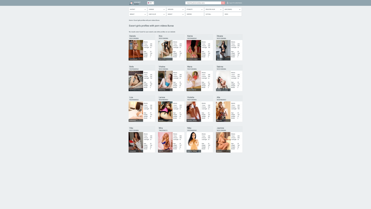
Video (226, 14)
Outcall (208, 14)
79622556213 (163, 130)
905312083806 (134, 38)
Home (131, 20)
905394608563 (192, 38)
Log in (235, 3)
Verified (189, 14)
